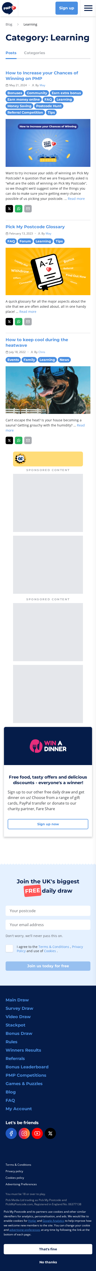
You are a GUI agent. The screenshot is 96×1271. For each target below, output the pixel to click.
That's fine (48, 1249)
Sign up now (48, 824)
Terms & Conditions (54, 946)
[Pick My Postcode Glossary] (9, 321)
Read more (76, 198)
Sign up (66, 8)
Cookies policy (15, 1178)
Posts (11, 53)
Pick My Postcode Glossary (35, 226)
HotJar (32, 1221)
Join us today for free (48, 966)
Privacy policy (14, 1171)
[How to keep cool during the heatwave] (9, 440)
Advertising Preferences (21, 1184)
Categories (34, 53)
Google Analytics (53, 1221)
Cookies (50, 951)
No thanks (48, 1262)
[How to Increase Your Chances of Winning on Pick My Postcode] (9, 208)
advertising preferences (24, 1230)
